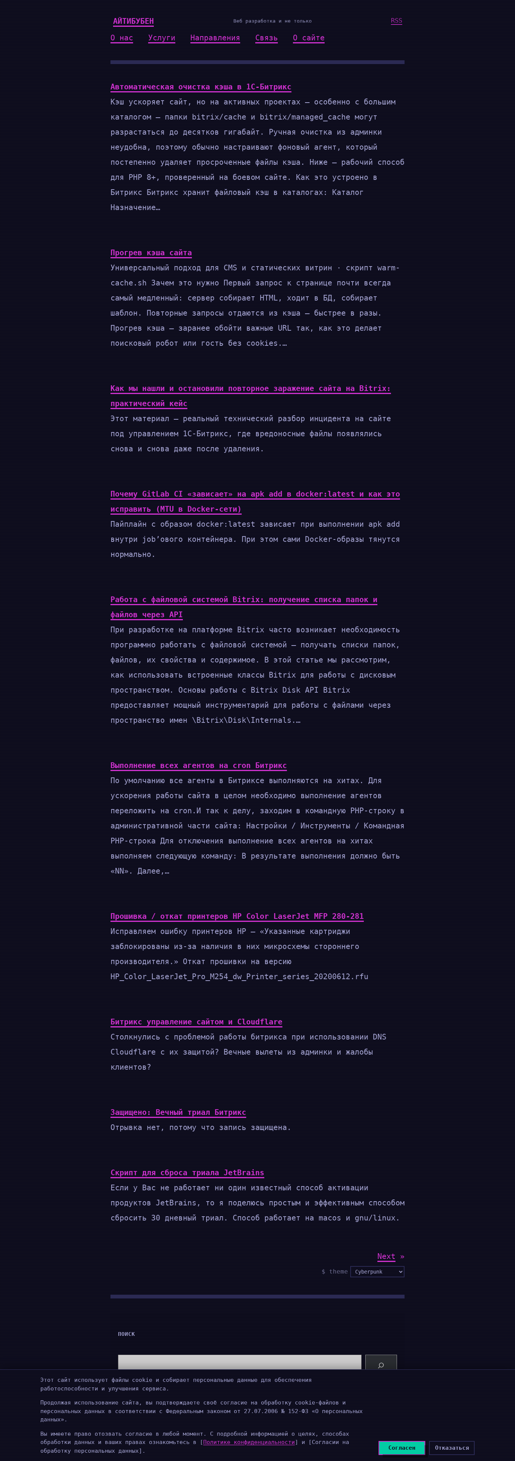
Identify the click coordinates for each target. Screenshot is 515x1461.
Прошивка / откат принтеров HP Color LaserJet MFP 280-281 (237, 916)
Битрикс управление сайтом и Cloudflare (196, 1021)
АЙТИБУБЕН (133, 21)
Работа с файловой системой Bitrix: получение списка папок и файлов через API (243, 607)
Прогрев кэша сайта (151, 252)
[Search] (381, 1366)
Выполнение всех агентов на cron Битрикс (198, 765)
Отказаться (452, 1447)
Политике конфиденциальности (249, 1442)
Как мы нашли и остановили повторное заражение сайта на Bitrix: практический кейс (250, 396)
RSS (396, 20)
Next (391, 1256)
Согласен (401, 1447)
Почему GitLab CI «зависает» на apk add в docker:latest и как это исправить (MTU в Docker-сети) (255, 501)
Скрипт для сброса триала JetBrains (187, 1172)
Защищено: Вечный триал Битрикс (178, 1112)
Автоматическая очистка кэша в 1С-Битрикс (200, 86)
